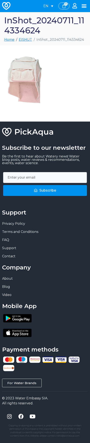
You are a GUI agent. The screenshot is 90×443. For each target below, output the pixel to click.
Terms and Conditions (20, 232)
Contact (8, 256)
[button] (84, 6)
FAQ (5, 240)
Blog (6, 287)
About (7, 279)
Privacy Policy (13, 224)
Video (7, 295)
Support (9, 248)
